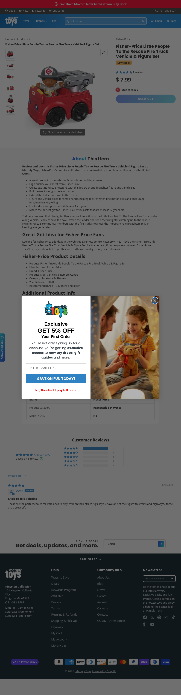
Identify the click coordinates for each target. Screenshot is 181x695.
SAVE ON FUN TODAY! (56, 378)
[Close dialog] (155, 300)
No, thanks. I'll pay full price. (56, 390)
